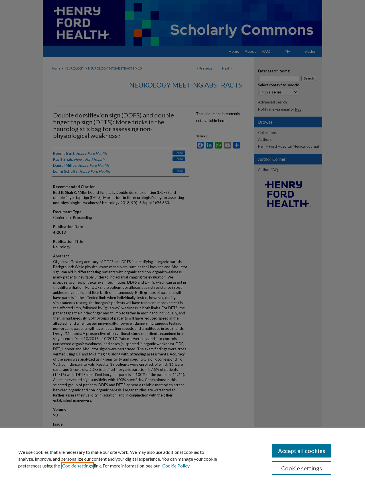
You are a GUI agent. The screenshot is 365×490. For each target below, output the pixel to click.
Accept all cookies (301, 450)
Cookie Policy (176, 465)
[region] (182, 458)
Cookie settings (77, 465)
